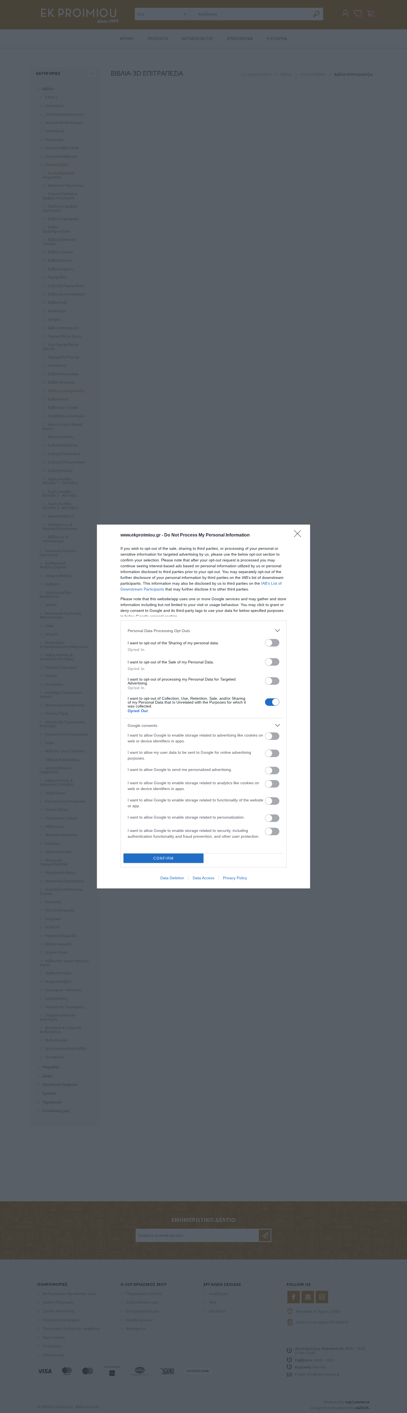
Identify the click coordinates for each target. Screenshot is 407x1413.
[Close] (299, 535)
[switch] (272, 643)
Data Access (203, 878)
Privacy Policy (235, 878)
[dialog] (203, 706)
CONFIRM (163, 858)
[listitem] (203, 630)
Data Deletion (172, 878)
